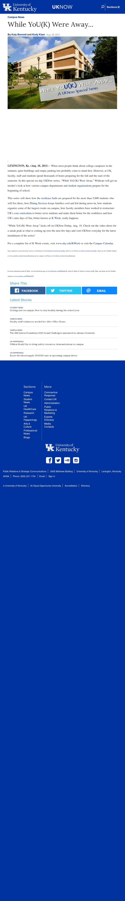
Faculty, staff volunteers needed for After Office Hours (38, 321)
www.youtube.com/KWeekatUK (24, 276)
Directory (85, 485)
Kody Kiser (38, 34)
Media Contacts (49, 425)
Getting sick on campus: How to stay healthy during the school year (44, 310)
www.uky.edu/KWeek (68, 243)
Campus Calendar (103, 243)
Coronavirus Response (50, 394)
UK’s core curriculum (20, 213)
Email (42, 476)
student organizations (80, 185)
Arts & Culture (28, 425)
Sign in (51, 476)
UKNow (48, 180)
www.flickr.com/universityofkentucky (63, 256)
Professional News (30, 432)
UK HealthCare (30, 407)
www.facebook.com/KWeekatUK (57, 271)
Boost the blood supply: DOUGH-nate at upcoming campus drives (43, 355)
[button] (113, 7)
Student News (28, 400)
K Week (56, 218)
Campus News (16, 17)
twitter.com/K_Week (92, 271)
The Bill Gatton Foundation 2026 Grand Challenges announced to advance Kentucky (52, 333)
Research (29, 413)
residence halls (49, 198)
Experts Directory (49, 418)
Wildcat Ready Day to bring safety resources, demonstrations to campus (47, 344)
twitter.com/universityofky (88, 251)
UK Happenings (30, 418)
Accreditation (71, 485)
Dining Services (39, 203)
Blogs (27, 437)
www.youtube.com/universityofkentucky (21, 256)
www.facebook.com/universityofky (54, 251)
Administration (52, 403)
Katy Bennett (19, 34)
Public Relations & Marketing (50, 410)
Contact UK (50, 399)
